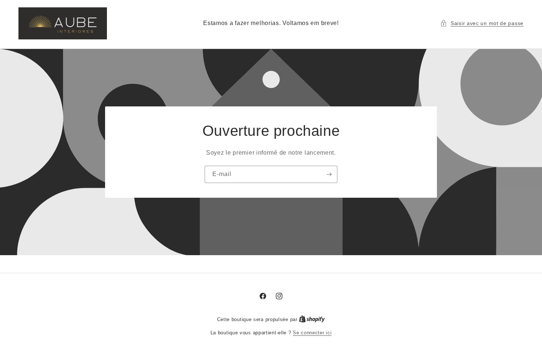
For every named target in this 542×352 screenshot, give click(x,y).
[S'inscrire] (329, 174)
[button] (482, 23)
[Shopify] (312, 319)
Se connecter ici (312, 332)
